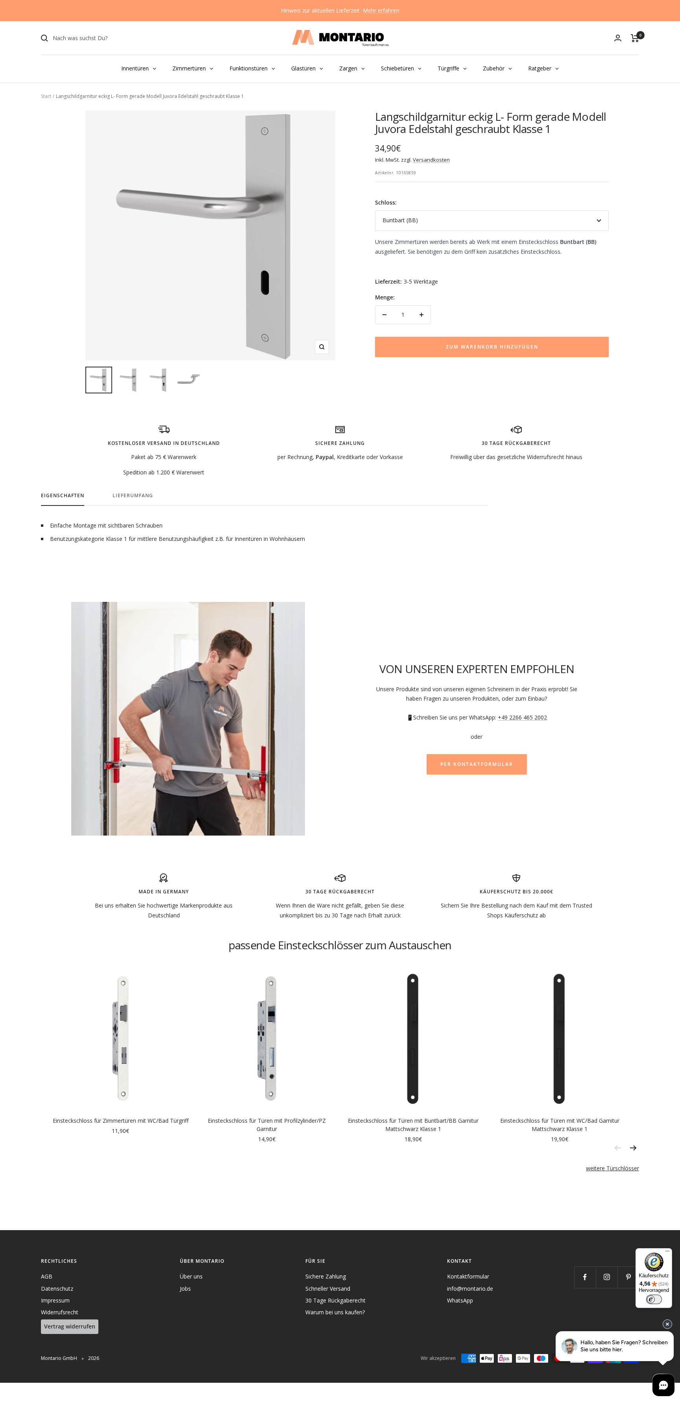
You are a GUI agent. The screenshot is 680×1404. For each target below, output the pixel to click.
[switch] (654, 1299)
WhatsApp (460, 1300)
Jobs (185, 1288)
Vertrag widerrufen (69, 1326)
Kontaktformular (468, 1276)
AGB (46, 1276)
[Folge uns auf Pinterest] (628, 1277)
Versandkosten (431, 159)
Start (46, 96)
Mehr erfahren (381, 10)
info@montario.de (470, 1288)
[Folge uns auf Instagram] (606, 1277)
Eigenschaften (62, 496)
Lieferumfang (133, 496)
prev (617, 1148)
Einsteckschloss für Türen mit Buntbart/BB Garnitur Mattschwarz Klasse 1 (413, 1125)
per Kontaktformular (476, 764)
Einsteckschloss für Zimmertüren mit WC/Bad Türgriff (120, 1120)
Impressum (55, 1300)
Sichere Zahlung (325, 1276)
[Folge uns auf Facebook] (585, 1277)
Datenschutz (57, 1288)
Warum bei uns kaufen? (335, 1312)
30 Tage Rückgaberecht (335, 1300)
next (633, 1148)
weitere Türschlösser (612, 1168)
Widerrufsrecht (59, 1312)
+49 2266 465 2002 (522, 717)
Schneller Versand (327, 1288)
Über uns (191, 1276)
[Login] (617, 38)
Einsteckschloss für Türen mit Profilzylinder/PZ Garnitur (267, 1125)
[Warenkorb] (635, 38)
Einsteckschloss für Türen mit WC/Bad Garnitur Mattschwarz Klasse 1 (559, 1125)
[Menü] (667, 1253)
